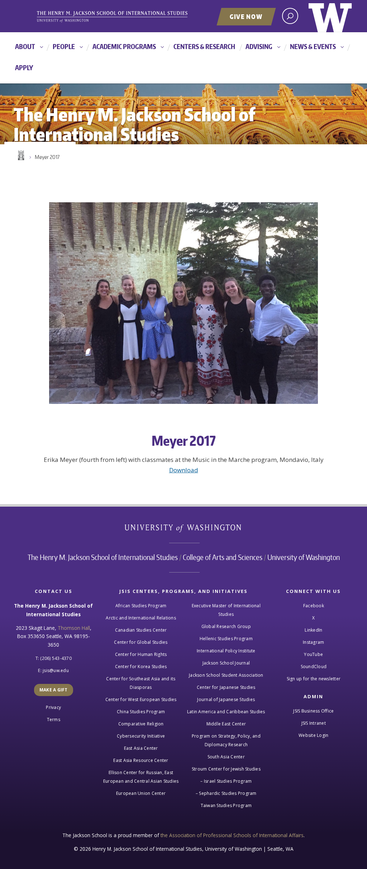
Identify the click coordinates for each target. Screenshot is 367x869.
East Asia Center (141, 748)
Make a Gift (53, 690)
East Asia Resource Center (140, 760)
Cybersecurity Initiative (141, 736)
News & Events (313, 46)
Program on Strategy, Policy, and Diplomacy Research (226, 740)
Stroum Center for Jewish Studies (226, 769)
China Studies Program (141, 712)
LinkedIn (313, 630)
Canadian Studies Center (141, 630)
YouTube (313, 654)
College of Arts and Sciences (222, 557)
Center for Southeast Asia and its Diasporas (140, 683)
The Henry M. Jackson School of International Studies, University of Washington (124, 17)
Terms (53, 719)
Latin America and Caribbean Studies (226, 712)
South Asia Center (226, 757)
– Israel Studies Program (226, 781)
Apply (24, 67)
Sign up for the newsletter (314, 679)
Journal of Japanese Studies (226, 699)
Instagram (313, 642)
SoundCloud (314, 666)
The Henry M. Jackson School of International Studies (103, 557)
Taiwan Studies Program (226, 805)
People (64, 46)
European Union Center (141, 793)
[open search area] (290, 16)
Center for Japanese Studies (226, 687)
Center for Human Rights (141, 654)
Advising (259, 46)
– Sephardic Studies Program (226, 793)
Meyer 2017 (47, 157)
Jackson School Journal (226, 663)
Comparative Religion (141, 724)
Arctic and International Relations (141, 618)
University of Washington (330, 16)
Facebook (313, 606)
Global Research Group (226, 626)
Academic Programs (124, 46)
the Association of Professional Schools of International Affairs (232, 835)
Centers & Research (204, 46)
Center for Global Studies (140, 642)
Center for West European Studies (141, 699)
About (25, 46)
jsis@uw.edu (56, 670)
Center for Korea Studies (141, 666)
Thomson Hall (74, 627)
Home (20, 155)
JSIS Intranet (313, 723)
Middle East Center (226, 724)
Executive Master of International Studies (226, 610)
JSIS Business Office (313, 711)
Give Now (246, 16)
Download (183, 470)
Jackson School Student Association (226, 675)
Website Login (313, 735)
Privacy (53, 707)
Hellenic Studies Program (226, 639)
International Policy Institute (226, 651)
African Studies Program (141, 606)
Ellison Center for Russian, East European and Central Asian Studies (141, 776)
